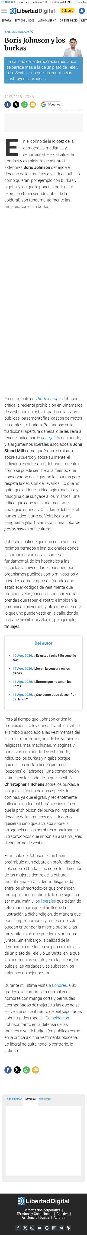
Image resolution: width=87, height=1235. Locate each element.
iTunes (68, 1228)
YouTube (39, 1228)
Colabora (67, 10)
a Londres (58, 985)
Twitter (25, 1228)
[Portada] (32, 11)
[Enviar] (24, 104)
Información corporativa (43, 1210)
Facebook (18, 1228)
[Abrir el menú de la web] (5, 11)
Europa (6, 20)
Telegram (61, 1228)
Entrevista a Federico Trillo (32, 2)
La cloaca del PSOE (62, 2)
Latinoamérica (47, 20)
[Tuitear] (16, 104)
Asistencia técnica (35, 1217)
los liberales (45, 901)
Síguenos (54, 104)
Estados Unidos (24, 20)
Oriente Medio (68, 20)
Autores (59, 1217)
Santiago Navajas (17, 31)
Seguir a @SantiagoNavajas (31, 31)
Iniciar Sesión (82, 11)
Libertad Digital (43, 1201)
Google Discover (47, 1228)
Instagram (32, 1228)
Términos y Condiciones (34, 1214)
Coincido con (57, 1018)
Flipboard (54, 1228)
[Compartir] (7, 104)
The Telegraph (48, 398)
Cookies (62, 1214)
